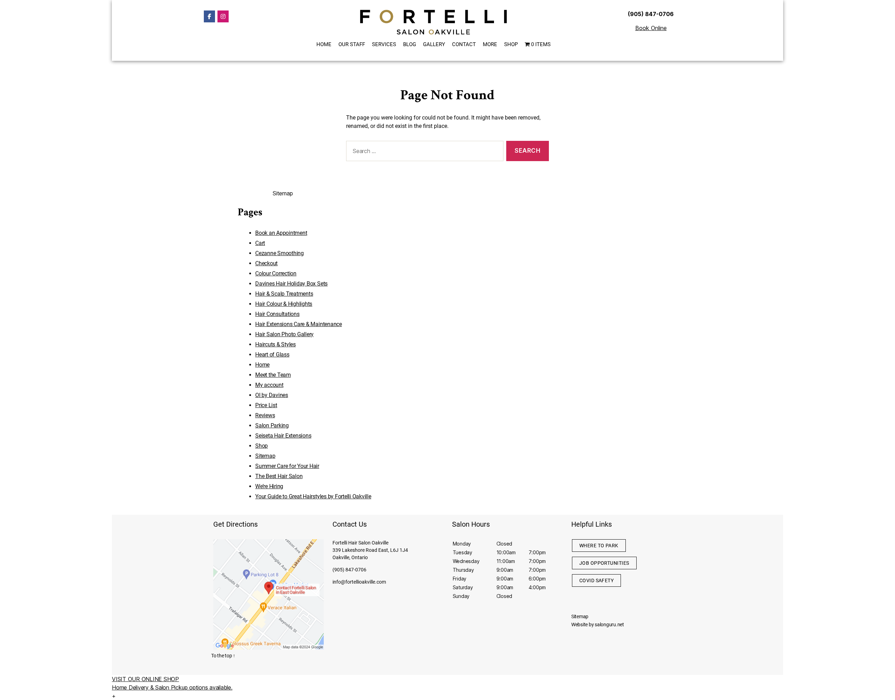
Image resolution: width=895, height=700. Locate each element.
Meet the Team (273, 374)
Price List (266, 405)
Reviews (265, 415)
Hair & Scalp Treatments (284, 293)
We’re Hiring (269, 486)
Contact (464, 44)
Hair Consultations (277, 314)
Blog (409, 44)
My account (269, 385)
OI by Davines (271, 395)
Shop (511, 44)
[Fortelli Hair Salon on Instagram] (223, 16)
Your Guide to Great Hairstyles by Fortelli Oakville (313, 496)
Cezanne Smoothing (279, 253)
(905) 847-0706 (349, 569)
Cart (260, 243)
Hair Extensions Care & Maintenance (298, 324)
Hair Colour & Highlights (283, 304)
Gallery (434, 44)
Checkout (266, 263)
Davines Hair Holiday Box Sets (291, 283)
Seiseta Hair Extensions (283, 435)
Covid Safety (596, 580)
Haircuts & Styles (275, 344)
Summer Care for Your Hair (287, 466)
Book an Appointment (281, 233)
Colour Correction (275, 273)
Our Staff (351, 44)
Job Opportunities (604, 563)
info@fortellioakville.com (359, 582)
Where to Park (598, 545)
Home (323, 44)
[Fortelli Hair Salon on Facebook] (209, 16)
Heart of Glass (272, 354)
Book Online (651, 27)
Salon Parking (272, 425)
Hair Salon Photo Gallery (284, 334)
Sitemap (265, 456)
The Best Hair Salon (278, 476)
